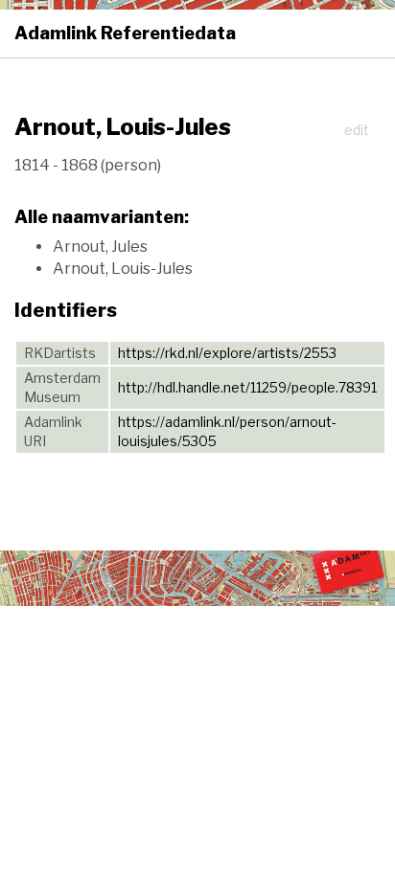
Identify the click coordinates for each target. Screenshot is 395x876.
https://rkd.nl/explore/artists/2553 (227, 353)
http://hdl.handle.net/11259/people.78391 (247, 387)
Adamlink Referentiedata (125, 33)
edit (356, 130)
